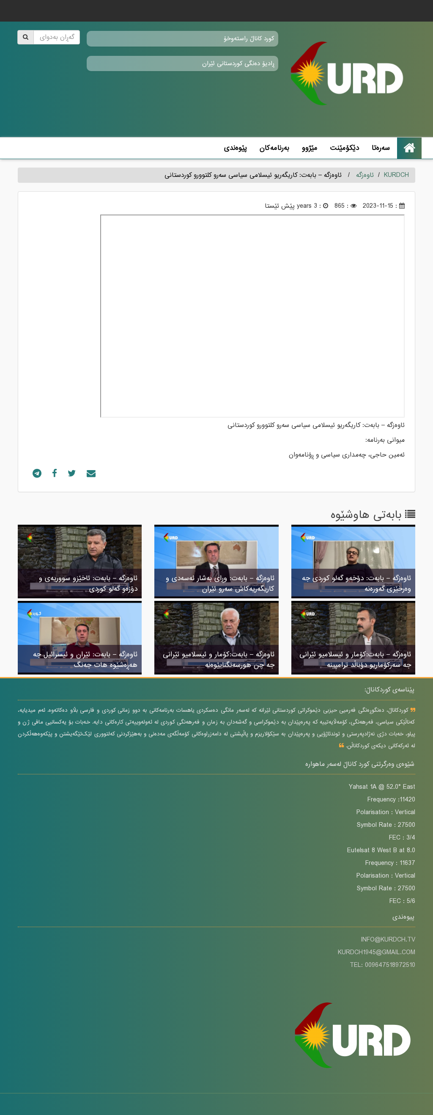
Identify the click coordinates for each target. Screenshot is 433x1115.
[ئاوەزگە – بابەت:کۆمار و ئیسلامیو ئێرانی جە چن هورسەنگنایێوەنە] (216, 638)
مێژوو (310, 148)
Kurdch (396, 175)
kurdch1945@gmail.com (376, 952)
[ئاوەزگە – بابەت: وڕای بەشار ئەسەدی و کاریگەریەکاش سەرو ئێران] (216, 562)
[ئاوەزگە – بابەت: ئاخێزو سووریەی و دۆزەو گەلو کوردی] (80, 562)
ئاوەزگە (365, 175)
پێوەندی (235, 148)
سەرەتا (381, 148)
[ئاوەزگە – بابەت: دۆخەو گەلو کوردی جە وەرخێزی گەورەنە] (353, 562)
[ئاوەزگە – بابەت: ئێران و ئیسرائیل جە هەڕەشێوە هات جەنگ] (80, 638)
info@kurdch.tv (388, 940)
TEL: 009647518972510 (382, 965)
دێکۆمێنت (344, 148)
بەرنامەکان (274, 148)
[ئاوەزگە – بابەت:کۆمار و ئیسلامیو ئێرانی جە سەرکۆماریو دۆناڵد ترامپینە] (353, 638)
